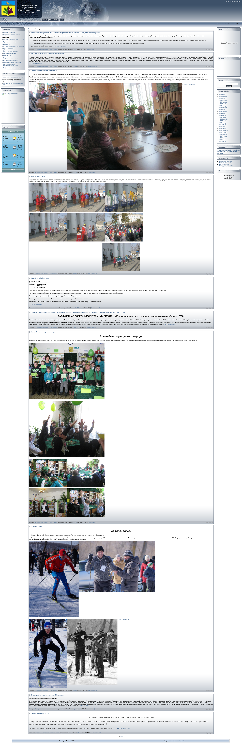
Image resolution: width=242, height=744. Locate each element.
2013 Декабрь (223, 104)
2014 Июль (222, 115)
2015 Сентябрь (223, 130)
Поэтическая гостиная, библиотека (44, 71)
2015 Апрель (223, 124)
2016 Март (222, 140)
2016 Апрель (223, 141)
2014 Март (222, 109)
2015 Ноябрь (223, 132)
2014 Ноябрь (223, 123)
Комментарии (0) (91, 49)
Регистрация (54, 19)
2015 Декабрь (223, 134)
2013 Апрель (223, 96)
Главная (44, 19)
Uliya (75, 49)
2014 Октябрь (223, 121)
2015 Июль (222, 126)
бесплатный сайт (175, 741)
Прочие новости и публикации (13, 83)
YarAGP (75, 66)
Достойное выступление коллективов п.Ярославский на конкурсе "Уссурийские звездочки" (65, 33)
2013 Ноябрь (223, 102)
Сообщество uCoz (225, 163)
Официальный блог (225, 161)
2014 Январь (223, 106)
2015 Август (222, 128)
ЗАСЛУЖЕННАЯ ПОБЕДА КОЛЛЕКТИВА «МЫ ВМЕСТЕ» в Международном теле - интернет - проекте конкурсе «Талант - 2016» (78, 312)
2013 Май (222, 98)
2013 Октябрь (223, 100)
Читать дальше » (61, 46)
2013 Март (222, 94)
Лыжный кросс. (36, 526)
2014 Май (222, 113)
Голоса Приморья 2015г (40, 713)
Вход (61, 19)
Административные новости (12, 77)
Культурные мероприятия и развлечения (46, 49)
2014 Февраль (223, 107)
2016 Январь (223, 136)
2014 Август (222, 117)
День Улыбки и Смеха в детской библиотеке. (47, 54)
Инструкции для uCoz (226, 166)
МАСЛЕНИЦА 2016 (38, 176)
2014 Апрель (223, 111)
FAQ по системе (224, 164)
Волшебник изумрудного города (43, 332)
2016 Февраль (223, 138)
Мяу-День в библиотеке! (40, 278)
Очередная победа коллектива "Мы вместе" (47, 695)
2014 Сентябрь (223, 119)
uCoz (183, 741)
